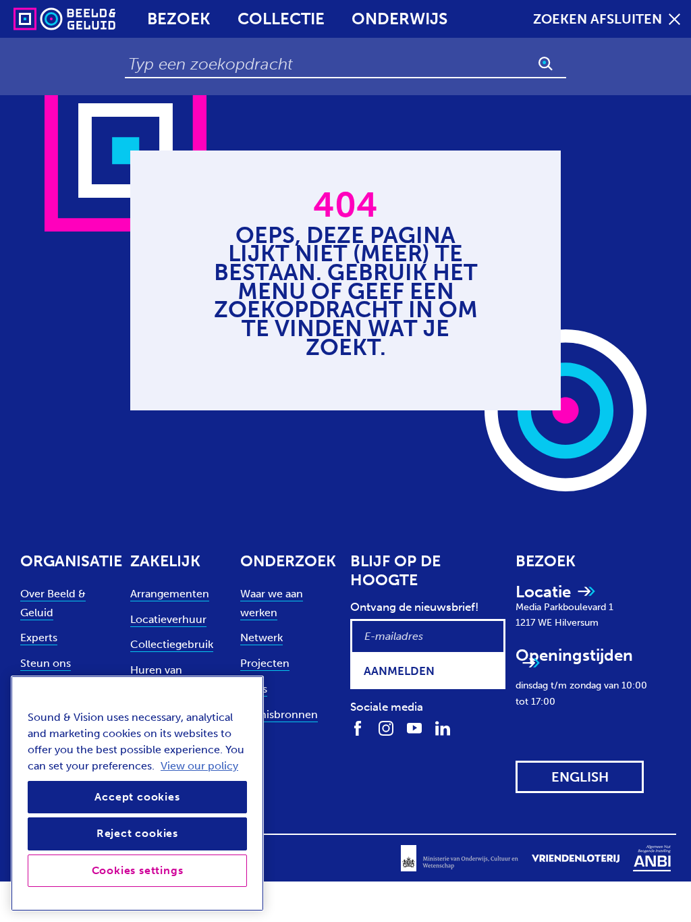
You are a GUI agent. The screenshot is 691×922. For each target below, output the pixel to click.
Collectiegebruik (171, 644)
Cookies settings (138, 870)
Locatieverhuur (168, 619)
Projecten (264, 663)
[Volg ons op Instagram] (386, 727)
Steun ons (45, 663)
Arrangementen (169, 593)
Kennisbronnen (279, 714)
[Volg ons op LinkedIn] (442, 727)
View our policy (199, 765)
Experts (38, 637)
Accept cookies (136, 796)
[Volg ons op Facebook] (357, 727)
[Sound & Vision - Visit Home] (38, 19)
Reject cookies (137, 833)
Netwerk (261, 637)
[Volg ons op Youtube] (414, 727)
